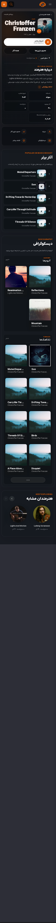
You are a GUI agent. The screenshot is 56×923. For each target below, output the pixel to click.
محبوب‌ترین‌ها (40, 51)
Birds (34, 435)
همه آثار (15, 51)
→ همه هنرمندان (45, 14)
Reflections (37, 290)
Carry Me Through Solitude (21, 209)
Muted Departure (26, 172)
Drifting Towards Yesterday (21, 197)
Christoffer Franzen (39, 293)
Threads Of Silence (25, 222)
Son (33, 184)
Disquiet (35, 468)
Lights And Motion (15, 293)
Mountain (36, 323)
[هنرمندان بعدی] (11, 498)
